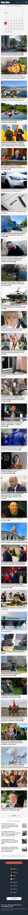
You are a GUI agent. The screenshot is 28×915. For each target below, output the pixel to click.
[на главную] (5, 2)
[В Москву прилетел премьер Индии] (14, 779)
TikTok (14, 875)
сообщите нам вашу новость (14, 862)
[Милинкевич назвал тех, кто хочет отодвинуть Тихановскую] (14, 800)
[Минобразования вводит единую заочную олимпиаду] (14, 600)
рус (22, 2)
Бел (17, 2)
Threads (14, 892)
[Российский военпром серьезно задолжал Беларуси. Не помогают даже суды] (14, 298)
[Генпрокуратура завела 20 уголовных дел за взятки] (14, 203)
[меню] (26, 2)
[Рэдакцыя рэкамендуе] (26, 821)
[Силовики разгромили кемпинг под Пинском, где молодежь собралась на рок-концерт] (14, 275)
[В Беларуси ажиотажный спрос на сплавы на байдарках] (14, 113)
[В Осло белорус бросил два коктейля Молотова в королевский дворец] (14, 45)
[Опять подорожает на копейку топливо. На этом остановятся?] (14, 622)
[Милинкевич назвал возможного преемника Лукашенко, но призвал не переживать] (14, 159)
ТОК (14, 879)
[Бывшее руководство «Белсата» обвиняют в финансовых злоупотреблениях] (14, 463)
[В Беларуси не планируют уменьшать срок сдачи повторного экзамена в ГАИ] (14, 182)
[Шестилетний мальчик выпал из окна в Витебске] (14, 366)
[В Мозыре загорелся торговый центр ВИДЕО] (14, 644)
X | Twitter (15, 885)
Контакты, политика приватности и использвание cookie (11, 905)
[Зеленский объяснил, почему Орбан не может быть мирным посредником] (14, 555)
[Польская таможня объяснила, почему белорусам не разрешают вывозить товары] (14, 226)
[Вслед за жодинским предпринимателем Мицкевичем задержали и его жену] (14, 321)
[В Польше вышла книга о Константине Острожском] (14, 511)
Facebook (15, 889)
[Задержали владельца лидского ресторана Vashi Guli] (14, 666)
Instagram (15, 882)
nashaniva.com (4, 910)
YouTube (15, 872)
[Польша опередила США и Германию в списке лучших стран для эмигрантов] (14, 533)
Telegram (15, 869)
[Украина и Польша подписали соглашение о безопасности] (14, 688)
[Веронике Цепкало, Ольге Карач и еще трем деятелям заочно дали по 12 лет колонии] (14, 344)
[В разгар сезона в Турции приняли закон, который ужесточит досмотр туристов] (14, 91)
